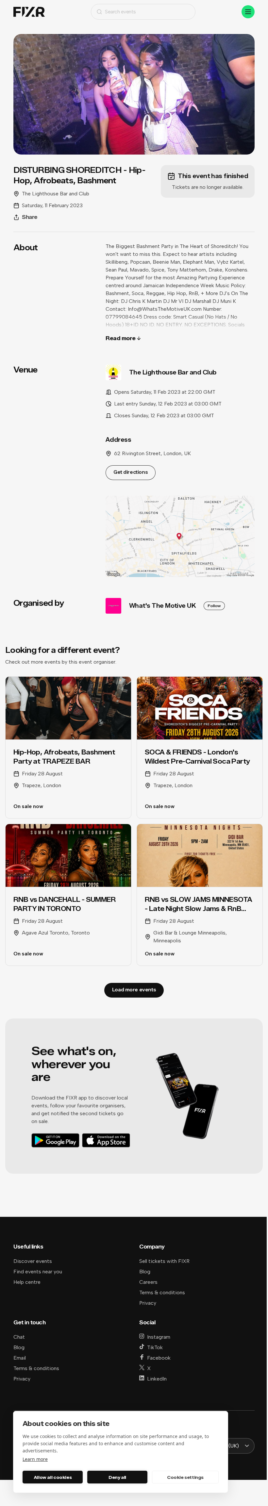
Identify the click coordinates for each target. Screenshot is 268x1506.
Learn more (35, 1459)
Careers (148, 1282)
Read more (121, 338)
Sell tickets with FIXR (164, 1261)
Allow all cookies (53, 1477)
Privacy (147, 1303)
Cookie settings (185, 1477)
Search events (120, 11)
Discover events (32, 1261)
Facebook (159, 1358)
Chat (19, 1337)
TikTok (155, 1347)
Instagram (158, 1337)
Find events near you (37, 1271)
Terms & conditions (162, 1292)
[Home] (29, 12)
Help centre (27, 1282)
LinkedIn (157, 1379)
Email (19, 1358)
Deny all (117, 1477)
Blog (144, 1271)
